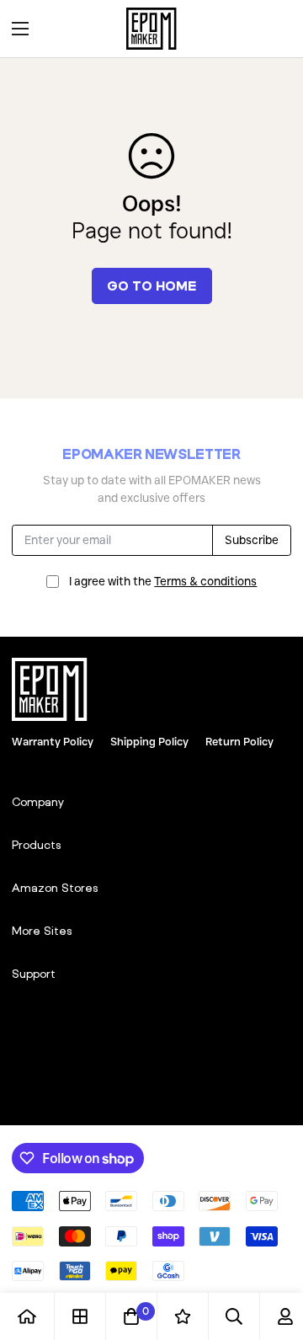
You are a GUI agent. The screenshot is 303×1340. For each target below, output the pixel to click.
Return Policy (239, 741)
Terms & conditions (205, 581)
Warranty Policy (52, 741)
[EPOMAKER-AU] (151, 28)
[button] (272, 28)
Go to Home (151, 285)
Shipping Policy (149, 741)
